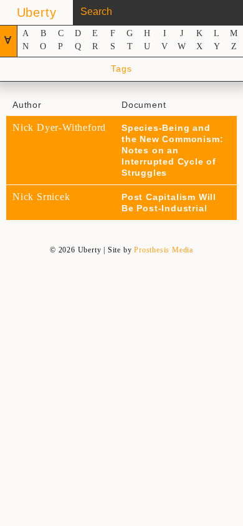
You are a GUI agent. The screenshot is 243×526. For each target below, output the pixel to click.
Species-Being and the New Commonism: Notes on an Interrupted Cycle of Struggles (172, 150)
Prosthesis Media (163, 250)
